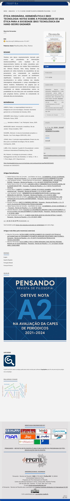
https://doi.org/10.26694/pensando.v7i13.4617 (17, 41)
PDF (47, 66)
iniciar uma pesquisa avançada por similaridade (30, 225)
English (5, 257)
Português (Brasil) (8, 262)
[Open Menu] (3, 3)
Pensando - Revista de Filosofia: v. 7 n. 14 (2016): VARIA (24, 208)
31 (19, 221)
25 (7, 221)
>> (28, 221)
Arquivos (12, 11)
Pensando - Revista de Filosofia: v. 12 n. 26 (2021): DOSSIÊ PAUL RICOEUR (35, 182)
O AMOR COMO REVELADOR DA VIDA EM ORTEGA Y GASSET (43, 215)
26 (9, 221)
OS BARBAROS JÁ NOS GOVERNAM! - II (54, 206)
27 (11, 221)
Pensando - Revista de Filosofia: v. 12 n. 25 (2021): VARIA (24, 217)
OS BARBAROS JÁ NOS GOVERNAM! (53, 176)
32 (21, 221)
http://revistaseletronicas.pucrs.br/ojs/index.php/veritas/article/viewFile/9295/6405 (29, 163)
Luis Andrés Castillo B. (41, 494)
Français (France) (8, 265)
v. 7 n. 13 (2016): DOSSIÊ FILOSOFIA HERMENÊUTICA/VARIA (33, 11)
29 (15, 221)
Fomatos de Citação (52, 115)
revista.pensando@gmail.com (37, 485)
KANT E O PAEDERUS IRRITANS (28, 202)
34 (25, 221)
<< (4, 221)
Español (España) (8, 260)
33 (23, 221)
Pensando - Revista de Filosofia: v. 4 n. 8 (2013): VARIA (34, 191)
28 (13, 221)
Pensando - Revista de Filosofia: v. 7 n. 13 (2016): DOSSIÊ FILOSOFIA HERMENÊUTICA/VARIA (35, 178)
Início (5, 11)
